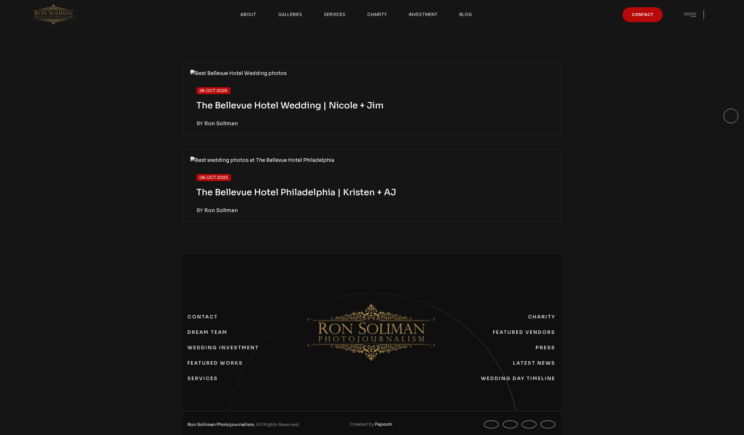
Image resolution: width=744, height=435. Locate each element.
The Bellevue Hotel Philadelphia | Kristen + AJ (296, 192)
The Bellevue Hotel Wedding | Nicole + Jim (290, 105)
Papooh (383, 424)
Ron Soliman (221, 123)
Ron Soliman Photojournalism (220, 424)
